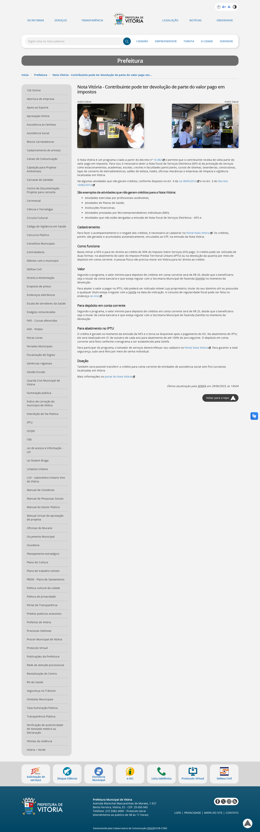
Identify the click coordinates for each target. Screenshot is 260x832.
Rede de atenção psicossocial (45, 665)
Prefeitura (40, 75)
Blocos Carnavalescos (40, 141)
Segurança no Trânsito (41, 691)
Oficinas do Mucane (39, 528)
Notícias (195, 20)
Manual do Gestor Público (43, 507)
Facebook (217, 801)
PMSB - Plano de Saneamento (45, 579)
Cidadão (142, 41)
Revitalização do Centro (42, 673)
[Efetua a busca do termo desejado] (127, 41)
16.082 (157, 160)
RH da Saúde (35, 682)
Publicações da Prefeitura (43, 656)
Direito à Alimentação (40, 278)
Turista (188, 41)
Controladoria (35, 252)
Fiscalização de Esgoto (41, 355)
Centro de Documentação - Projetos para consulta (44, 190)
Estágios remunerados (41, 312)
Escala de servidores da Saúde (46, 303)
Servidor (226, 41)
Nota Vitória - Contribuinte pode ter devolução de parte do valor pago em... (102, 75)
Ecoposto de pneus (39, 286)
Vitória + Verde (36, 750)
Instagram (229, 801)
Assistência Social (38, 133)
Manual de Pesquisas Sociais (45, 498)
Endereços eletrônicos (41, 295)
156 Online (34, 90)
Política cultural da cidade (43, 588)
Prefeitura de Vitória (130, 19)
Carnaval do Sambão (40, 180)
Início (25, 75)
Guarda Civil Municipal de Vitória (43, 382)
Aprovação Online (38, 116)
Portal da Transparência (42, 605)
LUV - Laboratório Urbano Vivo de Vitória (46, 479)
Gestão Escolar (36, 372)
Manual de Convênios (40, 490)
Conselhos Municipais (41, 243)
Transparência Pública (41, 716)
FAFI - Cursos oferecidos (42, 320)
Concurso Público (38, 235)
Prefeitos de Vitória (39, 622)
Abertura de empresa (40, 99)
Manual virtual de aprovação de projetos (45, 517)
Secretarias (35, 20)
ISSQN (31, 431)
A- (229, 7)
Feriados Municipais (40, 346)
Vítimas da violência (39, 741)
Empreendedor (166, 41)
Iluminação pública (39, 393)
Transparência (92, 20)
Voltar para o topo (217, 398)
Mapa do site (213, 812)
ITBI (29, 439)
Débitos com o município (42, 260)
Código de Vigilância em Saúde (46, 226)
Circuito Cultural (37, 218)
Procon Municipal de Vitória (44, 639)
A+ (224, 7)
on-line (94, 296)
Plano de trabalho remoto (43, 571)
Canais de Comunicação (42, 159)
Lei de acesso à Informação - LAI (45, 450)
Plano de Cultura (37, 562)
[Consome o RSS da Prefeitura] (234, 801)
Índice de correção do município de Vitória (40, 403)
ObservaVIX (225, 20)
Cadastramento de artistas (44, 150)
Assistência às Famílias (41, 124)
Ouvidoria (33, 545)
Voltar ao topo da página (247, 823)
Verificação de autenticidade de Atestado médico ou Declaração (45, 728)
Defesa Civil (34, 269)
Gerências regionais (39, 363)
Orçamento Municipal (41, 536)
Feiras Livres (35, 337)
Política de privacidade (41, 596)
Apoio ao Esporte (37, 107)
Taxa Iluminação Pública (42, 708)
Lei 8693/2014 (187, 181)
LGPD (177, 812)
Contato (232, 812)
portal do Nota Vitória (118, 376)
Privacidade (192, 812)
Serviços (60, 20)
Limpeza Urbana (37, 469)
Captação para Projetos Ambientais (41, 169)
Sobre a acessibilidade (219, 7)
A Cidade (207, 41)
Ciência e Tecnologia (40, 209)
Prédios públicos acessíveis (44, 613)
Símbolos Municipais (40, 699)
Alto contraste (235, 7)
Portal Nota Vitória (198, 233)
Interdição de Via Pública (42, 414)
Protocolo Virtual (37, 648)
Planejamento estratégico (43, 553)
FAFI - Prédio (35, 329)
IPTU (30, 422)
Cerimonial (34, 200)
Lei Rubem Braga (38, 460)
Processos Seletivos (39, 631)
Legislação (170, 20)
